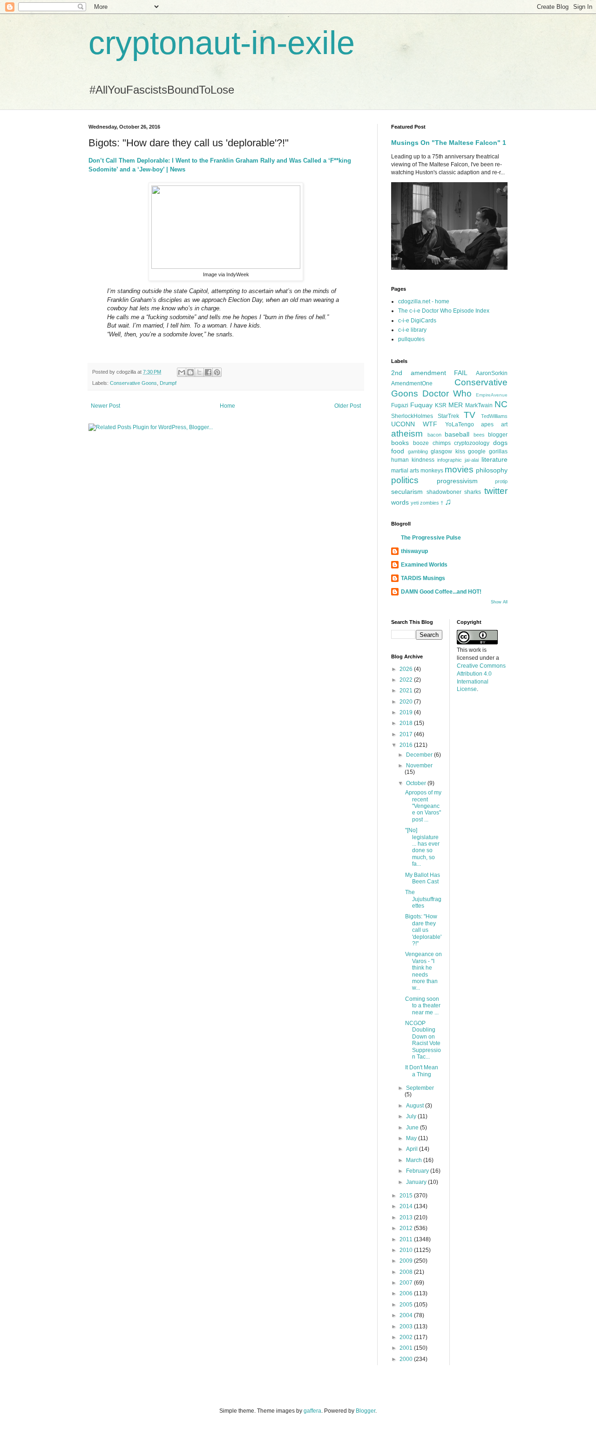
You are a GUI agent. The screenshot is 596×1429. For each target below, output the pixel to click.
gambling (418, 451)
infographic (449, 460)
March (414, 1160)
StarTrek (448, 416)
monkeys (431, 470)
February (418, 1171)
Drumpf (168, 383)
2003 (407, 1326)
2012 (407, 1228)
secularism (407, 491)
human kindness (412, 460)
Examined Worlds (424, 564)
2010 (407, 1250)
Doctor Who (447, 393)
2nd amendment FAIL (429, 372)
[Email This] (181, 372)
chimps (442, 443)
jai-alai (472, 460)
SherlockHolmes (412, 416)
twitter (496, 491)
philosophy (492, 470)
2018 (407, 723)
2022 (407, 680)
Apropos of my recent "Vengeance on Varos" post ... (423, 806)
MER (455, 405)
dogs (500, 442)
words (400, 502)
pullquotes (411, 339)
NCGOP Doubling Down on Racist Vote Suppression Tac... (423, 1040)
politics (405, 480)
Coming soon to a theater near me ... (422, 1006)
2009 (407, 1261)
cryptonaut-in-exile (221, 43)
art (504, 424)
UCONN (403, 424)
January (417, 1182)
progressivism (457, 481)
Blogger (365, 1411)
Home (227, 406)
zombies (429, 503)
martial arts (405, 470)
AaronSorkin (492, 373)
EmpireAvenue (492, 394)
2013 (407, 1217)
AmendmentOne (412, 383)
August (415, 1105)
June (413, 1127)
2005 (407, 1304)
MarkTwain (479, 405)
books (400, 442)
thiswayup (414, 551)
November (419, 765)
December (420, 755)
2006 (407, 1293)
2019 (407, 712)
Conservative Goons (133, 383)
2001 (407, 1348)
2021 (407, 690)
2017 (407, 734)
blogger (498, 434)
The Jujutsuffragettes (423, 899)
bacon (434, 435)
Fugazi (399, 405)
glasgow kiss (448, 451)
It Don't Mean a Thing (421, 1070)
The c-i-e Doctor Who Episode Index (443, 311)
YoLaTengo (459, 424)
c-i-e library (412, 330)
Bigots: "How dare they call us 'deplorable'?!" (423, 930)
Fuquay (421, 405)
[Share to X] (199, 372)
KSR (441, 405)
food (397, 451)
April (412, 1149)
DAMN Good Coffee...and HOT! (441, 591)
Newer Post (105, 406)
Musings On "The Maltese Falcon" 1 (448, 142)
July (412, 1116)
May (412, 1138)
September (420, 1088)
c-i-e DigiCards (417, 320)
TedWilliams (494, 416)
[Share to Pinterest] (217, 372)
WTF (430, 424)
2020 (407, 701)
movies (459, 469)
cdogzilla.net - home (423, 301)
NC (501, 404)
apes (487, 424)
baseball (457, 434)
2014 (407, 1206)
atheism (407, 433)
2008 (407, 1272)
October (416, 783)
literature (494, 459)
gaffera (312, 1411)
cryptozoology (471, 443)
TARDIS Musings (423, 578)
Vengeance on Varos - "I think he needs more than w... (423, 971)
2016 (407, 745)
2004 (407, 1315)
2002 (407, 1337)
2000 (407, 1359)
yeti (415, 503)
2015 (407, 1195)
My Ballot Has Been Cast (422, 878)
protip (501, 481)
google (477, 451)
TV (469, 415)
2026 (407, 669)
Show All (499, 602)
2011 (407, 1239)
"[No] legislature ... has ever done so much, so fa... (422, 847)
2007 (407, 1282)
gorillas (498, 451)
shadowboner (444, 492)
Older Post (347, 406)
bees (479, 435)
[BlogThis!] (190, 372)
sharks (472, 492)
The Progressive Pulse (431, 537)
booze (421, 443)
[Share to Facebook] (208, 372)
